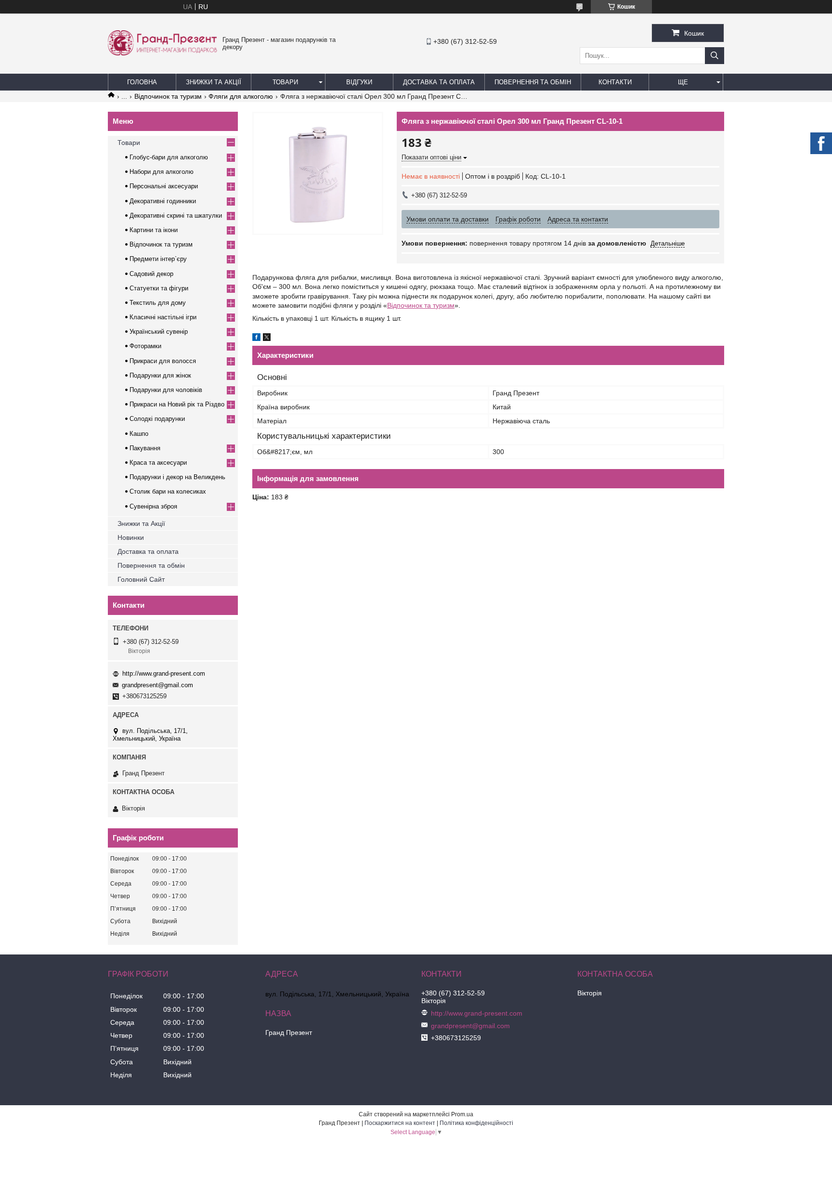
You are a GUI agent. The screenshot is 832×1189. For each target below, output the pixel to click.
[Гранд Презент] (162, 53)
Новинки (130, 537)
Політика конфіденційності (476, 1123)
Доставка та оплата (148, 551)
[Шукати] (714, 55)
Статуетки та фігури (159, 288)
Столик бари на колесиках (168, 491)
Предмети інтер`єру (158, 258)
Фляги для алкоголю (240, 96)
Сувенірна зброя (153, 506)
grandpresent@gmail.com (157, 685)
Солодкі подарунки (157, 418)
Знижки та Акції (213, 82)
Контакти (615, 82)
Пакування (145, 448)
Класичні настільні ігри (163, 317)
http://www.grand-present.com (163, 673)
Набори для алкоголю (162, 171)
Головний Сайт (141, 579)
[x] (267, 338)
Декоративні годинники (163, 201)
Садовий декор (151, 273)
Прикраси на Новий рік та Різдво (177, 404)
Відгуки (359, 82)
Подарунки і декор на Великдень (177, 477)
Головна (142, 82)
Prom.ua (462, 1114)
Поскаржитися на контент (399, 1123)
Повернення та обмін (532, 82)
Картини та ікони (154, 230)
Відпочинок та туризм (168, 96)
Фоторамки (145, 346)
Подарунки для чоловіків (166, 389)
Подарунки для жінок (160, 375)
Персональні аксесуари (164, 186)
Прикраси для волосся (163, 361)
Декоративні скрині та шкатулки (176, 215)
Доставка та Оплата (439, 82)
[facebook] (256, 338)
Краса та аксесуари (158, 462)
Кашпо (139, 433)
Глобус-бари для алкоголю (169, 157)
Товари (285, 82)
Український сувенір (159, 331)
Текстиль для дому (158, 302)
